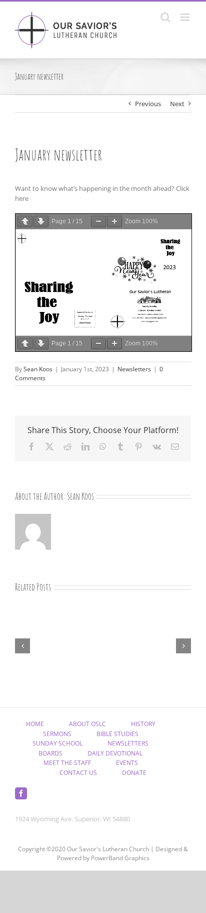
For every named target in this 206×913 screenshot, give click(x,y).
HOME (35, 724)
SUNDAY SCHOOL (57, 743)
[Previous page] (25, 221)
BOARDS (50, 753)
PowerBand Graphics (120, 858)
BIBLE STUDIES (117, 734)
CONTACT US (78, 772)
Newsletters (134, 369)
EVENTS (127, 763)
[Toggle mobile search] (165, 17)
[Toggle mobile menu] (185, 17)
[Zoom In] (114, 221)
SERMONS (57, 734)
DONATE (134, 772)
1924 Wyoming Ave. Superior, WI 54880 (72, 818)
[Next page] (41, 221)
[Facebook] (21, 793)
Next (177, 103)
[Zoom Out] (98, 221)
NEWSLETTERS (128, 743)
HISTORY (143, 724)
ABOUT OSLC (87, 724)
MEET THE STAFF (67, 763)
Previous (148, 103)
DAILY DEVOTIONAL (115, 753)
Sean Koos (38, 369)
